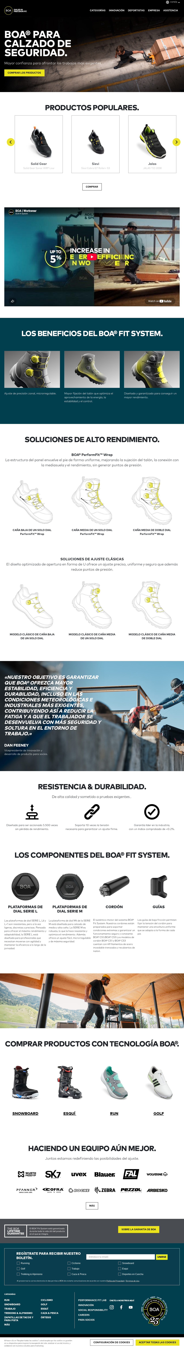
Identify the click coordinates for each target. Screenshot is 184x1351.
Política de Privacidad (115, 1281)
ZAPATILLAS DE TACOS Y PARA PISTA (18, 1319)
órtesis (46, 1317)
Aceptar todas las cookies (157, 1342)
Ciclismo (47, 1300)
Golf (159, 1114)
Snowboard (25, 1114)
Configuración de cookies (111, 1342)
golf (44, 1304)
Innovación (86, 1305)
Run (114, 1114)
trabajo (10, 1309)
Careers (84, 1315)
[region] (92, 1344)
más (7, 1325)
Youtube (131, 1307)
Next (176, 142)
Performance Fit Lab (92, 1300)
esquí (69, 1114)
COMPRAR (92, 187)
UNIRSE (161, 1257)
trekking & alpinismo (18, 1313)
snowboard (12, 1304)
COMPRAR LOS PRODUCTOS (24, 73)
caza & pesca (49, 1313)
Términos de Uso (132, 1281)
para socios (86, 1320)
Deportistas (136, 10)
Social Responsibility (93, 1310)
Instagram (112, 1307)
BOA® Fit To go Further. (22, 11)
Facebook (121, 1307)
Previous (11, 142)
